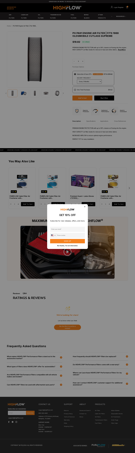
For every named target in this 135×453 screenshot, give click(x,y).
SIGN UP (67, 241)
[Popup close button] (84, 207)
